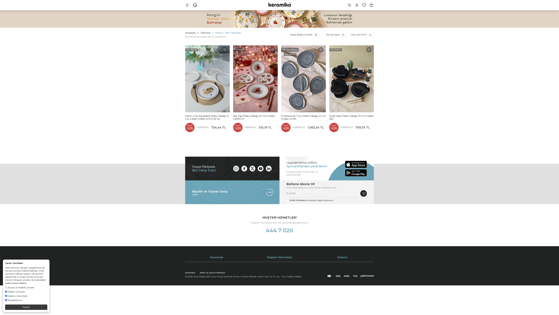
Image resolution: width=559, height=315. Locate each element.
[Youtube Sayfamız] (260, 169)
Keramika (190, 272)
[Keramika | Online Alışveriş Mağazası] (279, 4)
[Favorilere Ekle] (224, 49)
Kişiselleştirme (14, 300)
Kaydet (26, 307)
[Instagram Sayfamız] (236, 169)
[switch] (317, 35)
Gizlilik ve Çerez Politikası (15, 283)
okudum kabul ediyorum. (312, 200)
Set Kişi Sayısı (333, 34)
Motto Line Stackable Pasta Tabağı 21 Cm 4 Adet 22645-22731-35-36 (207, 117)
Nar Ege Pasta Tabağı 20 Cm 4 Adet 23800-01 (254, 117)
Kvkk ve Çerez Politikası (212, 272)
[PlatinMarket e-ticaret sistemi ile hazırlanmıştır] (367, 276)
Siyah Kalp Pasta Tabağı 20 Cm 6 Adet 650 (351, 117)
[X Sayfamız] (252, 169)
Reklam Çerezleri (16, 291)
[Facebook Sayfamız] (244, 169)
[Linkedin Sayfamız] (269, 169)
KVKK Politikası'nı (299, 200)
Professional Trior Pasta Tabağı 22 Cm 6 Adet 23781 (303, 117)
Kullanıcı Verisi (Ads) (17, 296)
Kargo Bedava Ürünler (301, 34)
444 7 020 (279, 230)
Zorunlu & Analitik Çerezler (20, 287)
